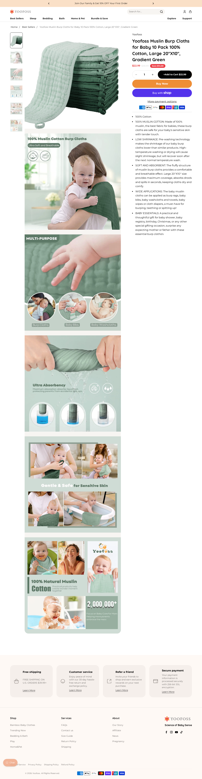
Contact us (67, 730)
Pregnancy (118, 741)
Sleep (33, 18)
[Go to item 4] (16, 91)
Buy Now (162, 83)
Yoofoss (137, 34)
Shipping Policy (51, 764)
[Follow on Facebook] (166, 732)
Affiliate (116, 730)
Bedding (48, 18)
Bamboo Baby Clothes (22, 725)
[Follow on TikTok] (181, 732)
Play (12, 741)
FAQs (64, 725)
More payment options (162, 101)
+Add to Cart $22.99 (174, 74)
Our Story (117, 725)
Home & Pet (78, 18)
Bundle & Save (99, 18)
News (115, 736)
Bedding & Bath (19, 736)
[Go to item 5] (16, 108)
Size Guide (67, 736)
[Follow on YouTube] (176, 732)
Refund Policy (67, 764)
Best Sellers (17, 18)
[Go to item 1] (16, 40)
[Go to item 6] (16, 125)
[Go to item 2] (16, 57)
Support (187, 18)
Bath (62, 18)
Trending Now (18, 730)
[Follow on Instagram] (171, 732)
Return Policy (68, 741)
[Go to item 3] (16, 74)
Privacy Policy (35, 764)
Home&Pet (16, 746)
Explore (171, 18)
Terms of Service (18, 764)
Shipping (66, 746)
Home (14, 27)
